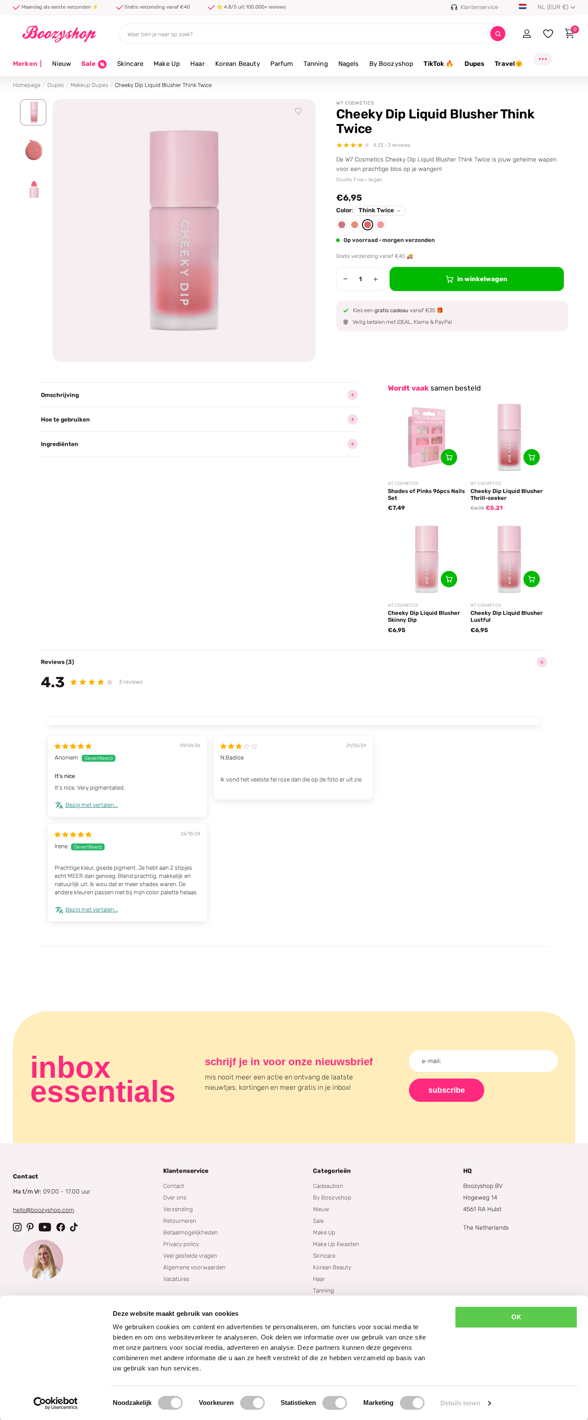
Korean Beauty (237, 64)
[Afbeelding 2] (33, 149)
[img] (73, 746)
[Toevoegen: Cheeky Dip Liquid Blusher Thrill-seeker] (531, 457)
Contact (173, 1185)
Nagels (348, 64)
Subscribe (446, 1090)
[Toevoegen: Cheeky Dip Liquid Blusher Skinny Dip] (449, 579)
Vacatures (176, 1278)
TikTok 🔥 (439, 64)
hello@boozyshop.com (43, 1210)
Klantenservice (186, 1171)
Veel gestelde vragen (190, 1255)
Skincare (130, 64)
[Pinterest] (30, 1227)
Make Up (167, 64)
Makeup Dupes (89, 85)
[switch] (252, 1403)
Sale (318, 1220)
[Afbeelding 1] (33, 112)
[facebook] (60, 1227)
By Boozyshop (391, 64)
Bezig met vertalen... (91, 804)
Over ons (174, 1197)
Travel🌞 (509, 64)
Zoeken (497, 33)
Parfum (281, 64)
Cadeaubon (328, 1185)
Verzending (178, 1209)
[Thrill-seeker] (380, 224)
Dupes (474, 64)
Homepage (26, 85)
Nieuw (61, 64)
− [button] (345, 279)
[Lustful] (341, 224)
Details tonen (460, 1403)
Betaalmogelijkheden (190, 1232)
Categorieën (332, 1171)
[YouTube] (45, 1227)
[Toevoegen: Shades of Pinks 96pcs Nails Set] (449, 457)
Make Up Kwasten (336, 1243)
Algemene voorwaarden (194, 1267)
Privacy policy (181, 1243)
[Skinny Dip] (354, 224)
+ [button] (375, 279)
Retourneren (179, 1220)
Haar (197, 64)
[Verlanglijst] (298, 111)
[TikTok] (74, 1227)
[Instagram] (17, 1227)
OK (516, 1317)
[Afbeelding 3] (33, 187)
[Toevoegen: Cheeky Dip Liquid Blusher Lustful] (531, 579)
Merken (27, 64)
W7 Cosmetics (355, 103)
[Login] (526, 33)
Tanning (315, 64)
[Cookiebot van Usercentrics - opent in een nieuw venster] (55, 1403)
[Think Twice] (367, 224)
